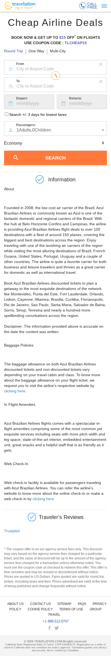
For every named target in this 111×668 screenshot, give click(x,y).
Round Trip (13, 51)
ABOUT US (15, 604)
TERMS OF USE (71, 609)
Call (92, 5)
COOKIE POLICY (40, 609)
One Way (36, 51)
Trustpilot (12, 531)
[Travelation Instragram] (62, 628)
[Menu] (104, 6)
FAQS (82, 604)
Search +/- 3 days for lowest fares (38, 114)
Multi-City (58, 51)
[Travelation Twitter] (57, 628)
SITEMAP (64, 604)
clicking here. (15, 391)
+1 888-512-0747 (56, 621)
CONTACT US (40, 604)
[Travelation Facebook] (50, 628)
